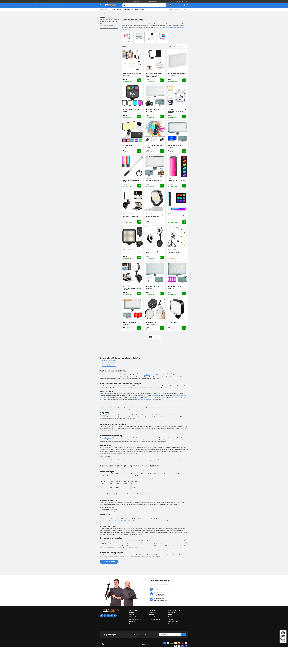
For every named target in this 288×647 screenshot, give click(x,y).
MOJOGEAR (171, 397)
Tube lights (162, 41)
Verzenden (170, 619)
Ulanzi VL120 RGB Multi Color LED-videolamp (154, 146)
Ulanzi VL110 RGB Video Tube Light (176, 215)
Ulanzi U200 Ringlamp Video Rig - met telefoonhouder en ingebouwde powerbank (177, 111)
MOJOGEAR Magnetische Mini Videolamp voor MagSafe (153, 323)
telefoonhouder (148, 399)
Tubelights (102, 459)
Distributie (151, 614)
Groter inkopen (152, 612)
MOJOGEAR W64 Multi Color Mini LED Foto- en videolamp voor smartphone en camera (154, 75)
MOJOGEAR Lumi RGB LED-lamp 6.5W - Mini (131, 323)
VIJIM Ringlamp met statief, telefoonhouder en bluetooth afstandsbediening (174, 252)
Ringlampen (127, 41)
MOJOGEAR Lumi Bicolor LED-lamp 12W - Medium (154, 110)
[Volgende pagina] (159, 337)
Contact (170, 614)
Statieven (119, 9)
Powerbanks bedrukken (154, 619)
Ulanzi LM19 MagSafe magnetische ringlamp (154, 251)
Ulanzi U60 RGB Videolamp (174, 322)
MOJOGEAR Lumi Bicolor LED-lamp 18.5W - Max (154, 287)
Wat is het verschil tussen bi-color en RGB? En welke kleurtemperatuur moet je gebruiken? (110, 21)
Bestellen (170, 616)
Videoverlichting (126, 9)
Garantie (170, 623)
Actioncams (135, 9)
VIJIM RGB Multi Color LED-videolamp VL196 (132, 146)
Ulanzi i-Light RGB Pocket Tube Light (176, 180)
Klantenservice (172, 612)
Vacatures (131, 623)
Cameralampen (139, 41)
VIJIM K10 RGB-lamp (123, 520)
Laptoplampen (103, 407)
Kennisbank (132, 626)
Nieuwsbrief (132, 621)
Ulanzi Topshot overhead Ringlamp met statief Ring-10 (132, 74)
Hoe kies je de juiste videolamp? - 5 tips (109, 27)
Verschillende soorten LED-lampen (110, 362)
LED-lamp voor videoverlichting (109, 360)
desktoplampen (107, 437)
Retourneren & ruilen (173, 621)
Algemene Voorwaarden (135, 619)
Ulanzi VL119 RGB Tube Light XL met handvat (131, 181)
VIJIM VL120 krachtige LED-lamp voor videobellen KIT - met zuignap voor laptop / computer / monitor (132, 216)
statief (142, 399)
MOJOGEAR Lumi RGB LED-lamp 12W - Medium (177, 146)
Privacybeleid (132, 616)
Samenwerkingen (153, 616)
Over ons (131, 612)
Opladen (113, 9)
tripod (138, 399)
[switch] (283, 641)
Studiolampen (150, 41)
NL (186, 1)
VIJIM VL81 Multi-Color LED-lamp (131, 251)
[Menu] (285, 631)
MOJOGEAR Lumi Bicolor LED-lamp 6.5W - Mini (154, 181)
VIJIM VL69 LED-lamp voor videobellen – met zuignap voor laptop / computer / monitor (132, 288)
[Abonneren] (183, 634)
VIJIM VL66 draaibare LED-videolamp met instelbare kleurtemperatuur (154, 215)
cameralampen (157, 395)
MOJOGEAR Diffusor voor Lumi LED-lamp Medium (177, 74)
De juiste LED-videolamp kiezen (109, 365)
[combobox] (144, 5)
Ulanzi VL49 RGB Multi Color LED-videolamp (131, 110)
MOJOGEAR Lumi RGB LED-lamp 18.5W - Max (176, 287)
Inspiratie (131, 614)
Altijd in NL (152, 1)
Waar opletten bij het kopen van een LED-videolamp (114, 364)
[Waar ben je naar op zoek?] (124, 5)
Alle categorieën (103, 9)
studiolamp (147, 374)
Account (170, 626)
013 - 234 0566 (180, 1)
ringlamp (104, 414)
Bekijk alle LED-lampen (109, 561)
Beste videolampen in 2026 (106, 25)
